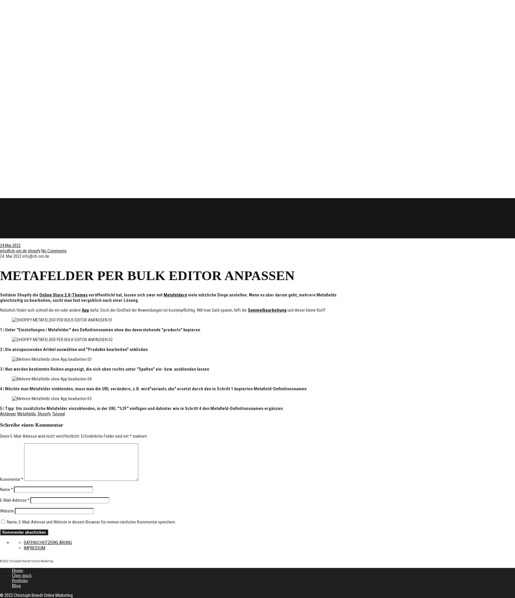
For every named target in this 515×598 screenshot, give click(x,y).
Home (17, 570)
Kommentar (11, 479)
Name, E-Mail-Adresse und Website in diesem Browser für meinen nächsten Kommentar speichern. (91, 522)
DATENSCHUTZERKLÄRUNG (48, 542)
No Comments (54, 251)
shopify (34, 251)
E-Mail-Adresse (15, 500)
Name (6, 489)
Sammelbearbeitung (267, 310)
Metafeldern (175, 295)
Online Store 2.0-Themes (63, 295)
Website (7, 511)
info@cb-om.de (13, 251)
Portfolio (20, 580)
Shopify (44, 414)
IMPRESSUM (34, 548)
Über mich (22, 575)
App (85, 310)
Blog (16, 585)
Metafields (26, 414)
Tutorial (58, 414)
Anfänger (7, 414)
